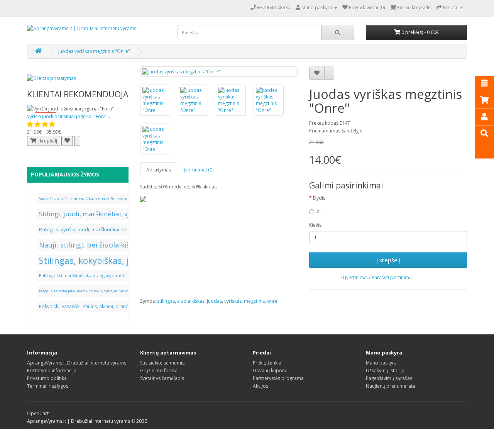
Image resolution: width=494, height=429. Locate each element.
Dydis (319, 198)
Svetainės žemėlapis (162, 378)
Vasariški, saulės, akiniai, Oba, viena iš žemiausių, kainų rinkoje (97, 198)
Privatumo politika (47, 378)
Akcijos (260, 386)
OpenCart (38, 413)
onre (272, 301)
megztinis (254, 301)
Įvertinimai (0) (198, 169)
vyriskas (233, 301)
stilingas (166, 301)
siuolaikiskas (191, 301)
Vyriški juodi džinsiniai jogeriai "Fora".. (68, 116)
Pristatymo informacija (51, 370)
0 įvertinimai (354, 277)
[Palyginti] (77, 141)
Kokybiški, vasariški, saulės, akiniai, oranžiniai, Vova (94, 306)
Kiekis (315, 225)
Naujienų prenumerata (390, 386)
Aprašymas (158, 169)
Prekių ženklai (268, 362)
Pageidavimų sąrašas (389, 378)
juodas (214, 301)
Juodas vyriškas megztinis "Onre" (94, 51)
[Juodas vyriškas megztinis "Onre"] (219, 71)
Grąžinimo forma (159, 370)
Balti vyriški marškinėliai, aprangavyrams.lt (82, 275)
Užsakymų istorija (385, 370)
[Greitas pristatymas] (51, 78)
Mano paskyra (381, 362)
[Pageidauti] (67, 141)
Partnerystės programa (278, 378)
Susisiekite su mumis (162, 362)
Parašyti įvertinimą (392, 277)
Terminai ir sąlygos (47, 386)
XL (319, 211)
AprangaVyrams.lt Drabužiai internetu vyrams (76, 362)
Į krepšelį (388, 260)
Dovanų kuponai (271, 370)
